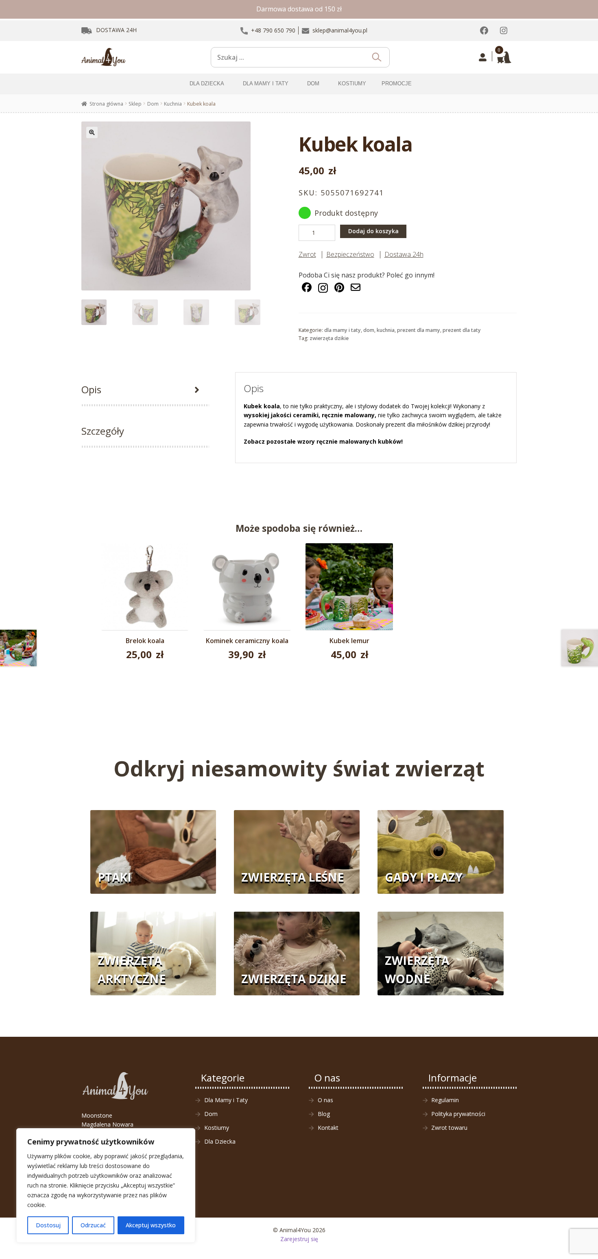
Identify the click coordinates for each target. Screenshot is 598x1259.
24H (116, 30)
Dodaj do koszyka (373, 231)
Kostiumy (216, 1127)
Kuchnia (173, 103)
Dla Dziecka (220, 1141)
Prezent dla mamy (418, 330)
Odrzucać (93, 1225)
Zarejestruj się (299, 1239)
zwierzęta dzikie (329, 338)
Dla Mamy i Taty (342, 330)
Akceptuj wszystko (151, 1225)
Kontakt (328, 1127)
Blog (324, 1114)
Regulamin (445, 1100)
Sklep (135, 103)
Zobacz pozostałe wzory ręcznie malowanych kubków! (323, 441)
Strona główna (106, 103)
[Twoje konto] (483, 57)
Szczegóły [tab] (102, 431)
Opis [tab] (91, 389)
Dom (153, 103)
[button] (92, 132)
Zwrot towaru (449, 1127)
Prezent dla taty (462, 330)
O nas (325, 1100)
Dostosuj (48, 1225)
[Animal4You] (103, 57)
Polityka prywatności (458, 1114)
